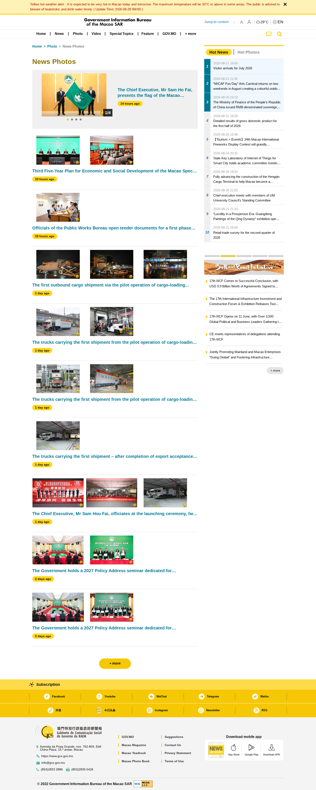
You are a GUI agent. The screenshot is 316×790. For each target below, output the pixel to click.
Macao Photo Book (136, 761)
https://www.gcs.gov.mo (57, 756)
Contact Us (173, 745)
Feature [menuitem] (147, 34)
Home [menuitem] (41, 34)
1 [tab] (68, 120)
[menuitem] (59, 34)
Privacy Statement (178, 753)
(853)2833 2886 (52, 769)
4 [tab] (80, 120)
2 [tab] (72, 120)
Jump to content (216, 22)
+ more (275, 370)
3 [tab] (76, 120)
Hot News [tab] (218, 52)
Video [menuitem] (96, 34)
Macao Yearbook (134, 753)
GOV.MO (128, 737)
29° (265, 22)
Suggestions (174, 737)
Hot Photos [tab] (249, 52)
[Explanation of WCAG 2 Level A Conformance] (143, 783)
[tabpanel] (74, 94)
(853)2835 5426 (82, 769)
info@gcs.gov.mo (53, 762)
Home (37, 46)
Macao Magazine (134, 745)
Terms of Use (174, 761)
